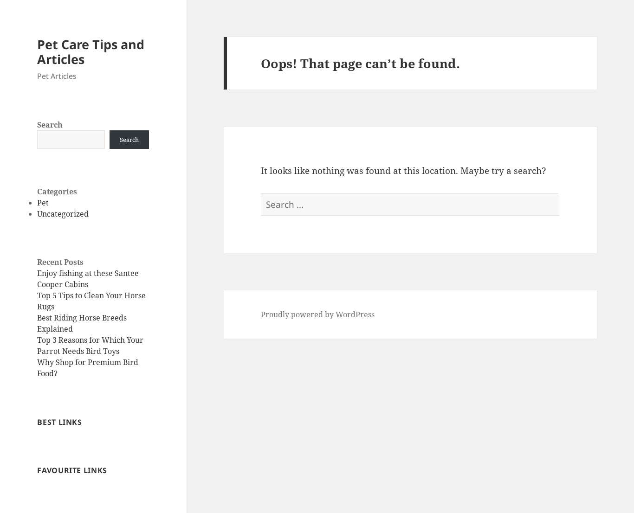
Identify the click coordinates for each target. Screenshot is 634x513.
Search (50, 125)
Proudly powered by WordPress (318, 314)
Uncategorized (63, 214)
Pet (43, 203)
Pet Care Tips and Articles (90, 52)
